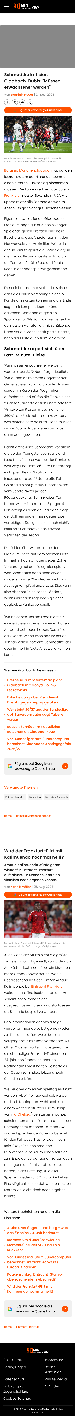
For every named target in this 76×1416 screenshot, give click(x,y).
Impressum (53, 1359)
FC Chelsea (21, 1114)
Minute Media (55, 1379)
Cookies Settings (17, 1398)
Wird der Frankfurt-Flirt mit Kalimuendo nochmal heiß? (30, 1289)
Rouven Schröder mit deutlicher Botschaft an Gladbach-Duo (33, 729)
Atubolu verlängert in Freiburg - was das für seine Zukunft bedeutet (37, 1230)
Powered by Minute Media (35, 1409)
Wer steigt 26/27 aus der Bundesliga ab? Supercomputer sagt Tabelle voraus (37, 714)
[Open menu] (6, 6)
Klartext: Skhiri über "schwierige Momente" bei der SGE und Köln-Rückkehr (34, 1245)
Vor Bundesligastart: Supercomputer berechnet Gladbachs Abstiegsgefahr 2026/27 (39, 743)
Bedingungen (14, 1367)
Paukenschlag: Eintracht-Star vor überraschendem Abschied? (35, 1277)
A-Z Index (52, 1386)
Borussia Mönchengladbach (34, 816)
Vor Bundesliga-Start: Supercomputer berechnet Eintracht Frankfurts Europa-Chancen (39, 1262)
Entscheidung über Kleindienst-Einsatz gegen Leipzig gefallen (33, 700)
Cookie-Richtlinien (52, 1369)
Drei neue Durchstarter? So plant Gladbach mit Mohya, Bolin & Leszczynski (34, 685)
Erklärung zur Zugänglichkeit (15, 1389)
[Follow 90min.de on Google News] (65, 766)
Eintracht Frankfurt (15, 797)
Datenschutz (13, 1379)
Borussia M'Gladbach (56, 797)
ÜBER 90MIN (12, 1359)
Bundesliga (35, 797)
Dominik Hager (22, 94)
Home (8, 816)
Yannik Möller (21, 887)
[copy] (30, 102)
